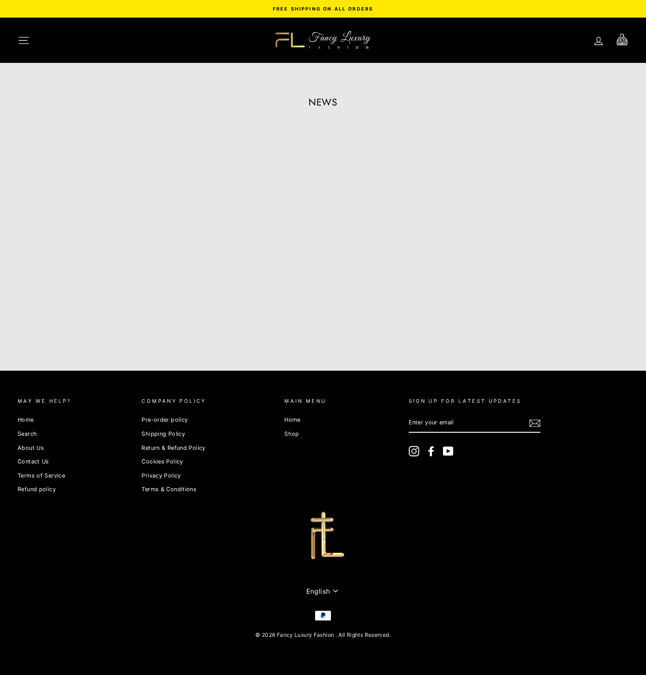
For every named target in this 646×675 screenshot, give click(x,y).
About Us (31, 448)
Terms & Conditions (169, 489)
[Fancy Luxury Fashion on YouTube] (448, 451)
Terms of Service (41, 475)
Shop (291, 434)
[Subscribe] (535, 423)
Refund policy (37, 489)
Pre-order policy (165, 419)
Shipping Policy (163, 434)
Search (27, 434)
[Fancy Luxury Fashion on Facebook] (431, 451)
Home (26, 419)
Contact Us (33, 461)
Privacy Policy (161, 475)
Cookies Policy (162, 461)
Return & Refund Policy (173, 448)
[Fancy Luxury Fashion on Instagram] (414, 451)
